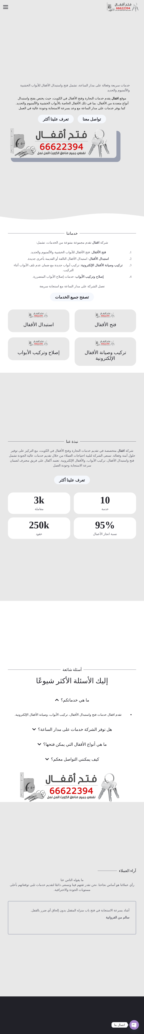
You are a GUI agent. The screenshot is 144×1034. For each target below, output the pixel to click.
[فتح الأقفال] (105, 315)
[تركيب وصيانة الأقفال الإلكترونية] (105, 343)
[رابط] (123, 7)
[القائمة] (6, 7)
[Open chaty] (134, 1025)
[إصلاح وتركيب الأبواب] (39, 343)
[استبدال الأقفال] (39, 315)
